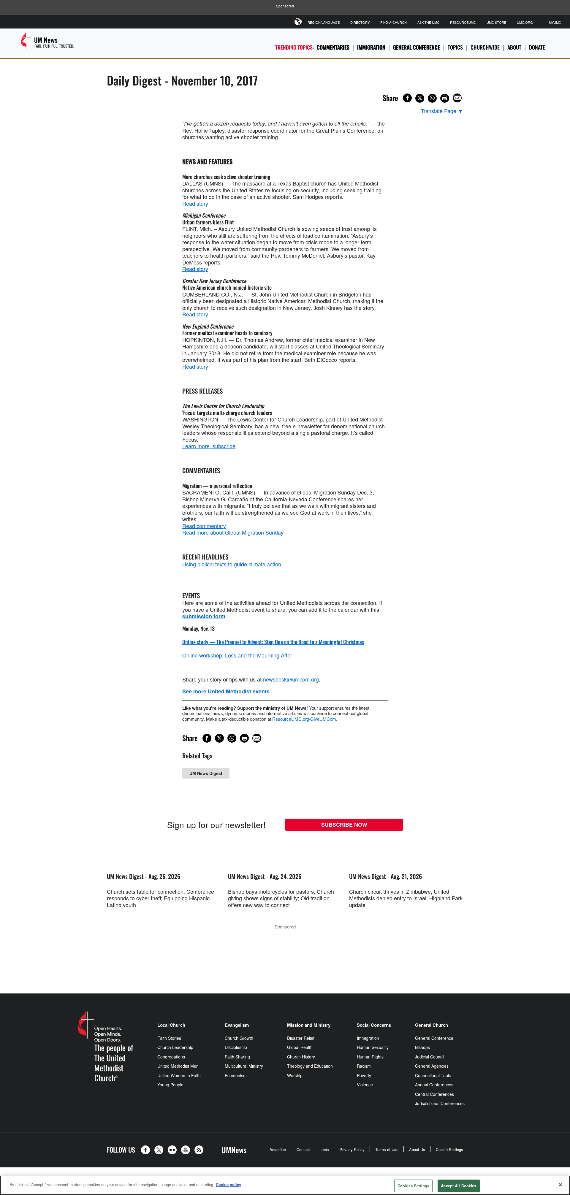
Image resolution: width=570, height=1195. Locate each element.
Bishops (422, 1047)
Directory (360, 22)
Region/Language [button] (324, 22)
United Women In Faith (179, 1075)
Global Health (300, 1047)
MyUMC (555, 22)
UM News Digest (205, 773)
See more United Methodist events (226, 691)
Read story (195, 203)
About (514, 47)
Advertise (278, 1149)
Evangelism (237, 1025)
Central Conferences (434, 1094)
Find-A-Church (393, 22)
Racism (364, 1066)
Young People (170, 1085)
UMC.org (525, 22)
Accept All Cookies (458, 1185)
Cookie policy (228, 1184)
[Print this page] (444, 98)
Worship (295, 1075)
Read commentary (204, 526)
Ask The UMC (428, 22)
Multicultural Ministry (244, 1066)
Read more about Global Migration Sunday (233, 532)
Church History (301, 1057)
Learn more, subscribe (208, 446)
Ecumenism (236, 1075)
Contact (303, 1149)
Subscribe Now (344, 824)
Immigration (371, 47)
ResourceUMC (463, 22)
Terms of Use (386, 1149)
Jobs (325, 1149)
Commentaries (333, 47)
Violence (365, 1085)
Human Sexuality (373, 1047)
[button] (147, 1149)
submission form (203, 616)
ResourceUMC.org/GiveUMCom (304, 719)
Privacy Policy (352, 1149)
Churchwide (485, 47)
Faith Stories (169, 1038)
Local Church (171, 1025)
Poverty (364, 1075)
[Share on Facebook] (407, 97)
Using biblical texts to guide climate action (231, 564)
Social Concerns (374, 1025)
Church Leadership (175, 1047)
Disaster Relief (300, 1038)
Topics (455, 47)
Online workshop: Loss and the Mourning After (237, 655)
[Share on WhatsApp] (432, 98)
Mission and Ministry (308, 1025)
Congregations (171, 1057)
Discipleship (236, 1047)
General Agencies (432, 1066)
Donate (537, 47)
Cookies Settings (413, 1185)
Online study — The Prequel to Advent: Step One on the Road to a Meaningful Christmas (273, 642)
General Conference (416, 47)
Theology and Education (310, 1066)
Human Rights (370, 1057)
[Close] (560, 1184)
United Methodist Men (178, 1066)
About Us (417, 1149)
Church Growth (239, 1038)
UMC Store (496, 22)
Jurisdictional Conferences (440, 1103)
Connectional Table (433, 1075)
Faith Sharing (237, 1057)
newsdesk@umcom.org (291, 679)
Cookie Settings (449, 1149)
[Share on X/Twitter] (419, 98)
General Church (431, 1025)
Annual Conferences (434, 1085)
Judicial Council (429, 1057)
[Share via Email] (457, 97)
